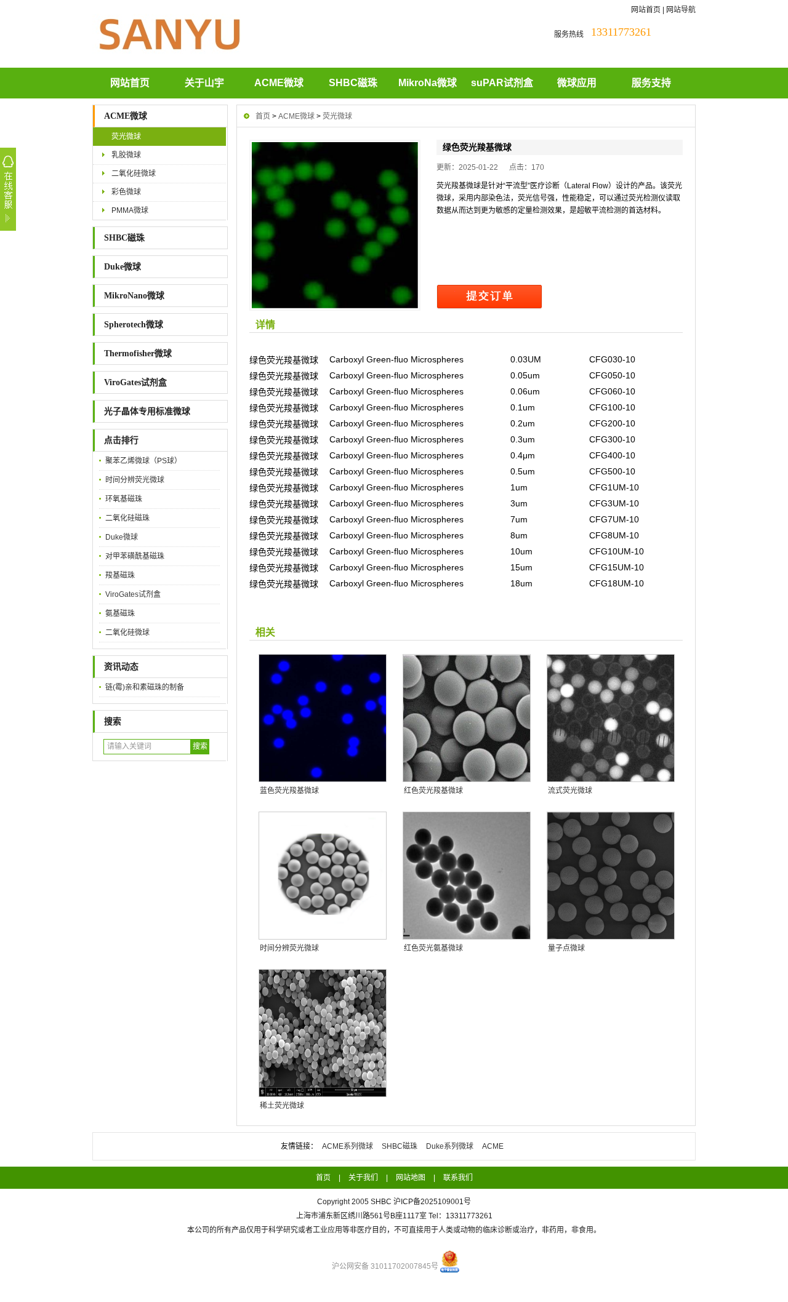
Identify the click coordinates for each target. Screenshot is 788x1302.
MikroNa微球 (427, 83)
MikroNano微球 (134, 295)
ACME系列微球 (347, 1146)
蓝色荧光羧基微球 (289, 790)
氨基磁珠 (120, 613)
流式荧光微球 (570, 790)
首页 (262, 116)
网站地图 (410, 1177)
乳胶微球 (126, 155)
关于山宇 (204, 83)
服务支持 (651, 83)
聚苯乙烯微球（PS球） (143, 461)
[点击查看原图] (334, 225)
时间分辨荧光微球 (134, 480)
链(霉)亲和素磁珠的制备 (144, 687)
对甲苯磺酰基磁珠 (134, 556)
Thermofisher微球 (138, 353)
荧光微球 (126, 136)
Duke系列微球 (449, 1146)
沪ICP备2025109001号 (432, 1201)
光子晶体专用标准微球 (147, 411)
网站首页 (646, 10)
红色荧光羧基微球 (433, 790)
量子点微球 (566, 948)
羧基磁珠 (120, 575)
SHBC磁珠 (353, 83)
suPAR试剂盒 (502, 83)
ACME (493, 1146)
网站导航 (681, 10)
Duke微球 (122, 266)
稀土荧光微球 (282, 1105)
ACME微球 (279, 83)
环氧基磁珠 (123, 499)
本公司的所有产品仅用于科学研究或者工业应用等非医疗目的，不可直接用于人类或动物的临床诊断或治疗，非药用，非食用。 (394, 1230)
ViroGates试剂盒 (135, 382)
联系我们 (458, 1177)
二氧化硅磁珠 (127, 518)
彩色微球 (126, 192)
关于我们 (363, 1177)
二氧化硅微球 (133, 173)
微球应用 (577, 83)
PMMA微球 (129, 210)
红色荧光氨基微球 (433, 948)
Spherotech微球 (133, 324)
